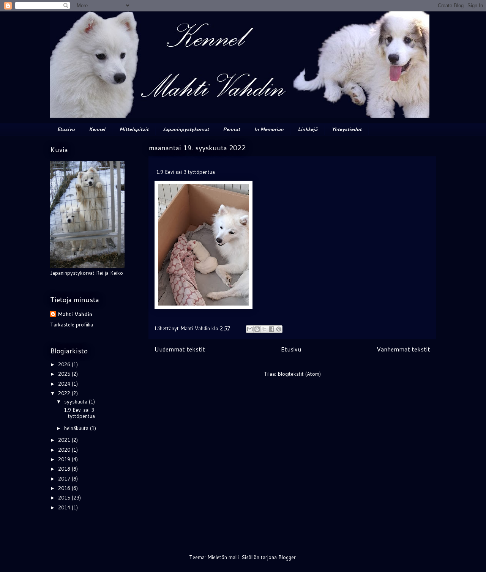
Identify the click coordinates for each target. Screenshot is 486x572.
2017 (65, 478)
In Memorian (269, 129)
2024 (65, 383)
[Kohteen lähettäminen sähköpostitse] (250, 329)
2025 (65, 373)
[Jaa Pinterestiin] (278, 329)
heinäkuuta (77, 428)
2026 (65, 364)
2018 (65, 468)
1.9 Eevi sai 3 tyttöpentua (78, 413)
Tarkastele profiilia (71, 324)
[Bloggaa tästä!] (257, 329)
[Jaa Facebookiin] (271, 329)
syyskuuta (76, 401)
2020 (65, 449)
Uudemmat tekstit (180, 349)
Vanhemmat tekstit (403, 349)
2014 (65, 507)
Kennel (97, 129)
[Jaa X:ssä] (264, 329)
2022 (65, 393)
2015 (65, 497)
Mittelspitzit (133, 129)
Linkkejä (307, 129)
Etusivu (66, 129)
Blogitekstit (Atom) (299, 373)
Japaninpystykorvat (186, 129)
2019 (65, 459)
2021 (65, 439)
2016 (65, 488)
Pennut (231, 129)
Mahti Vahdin (75, 314)
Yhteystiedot (346, 129)
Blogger (287, 557)
